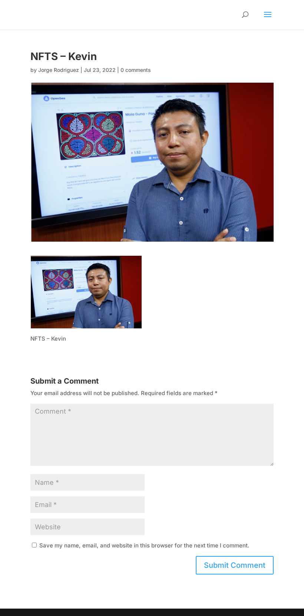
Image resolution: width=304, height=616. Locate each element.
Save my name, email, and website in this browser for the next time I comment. (144, 545)
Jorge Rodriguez (58, 70)
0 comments (135, 70)
